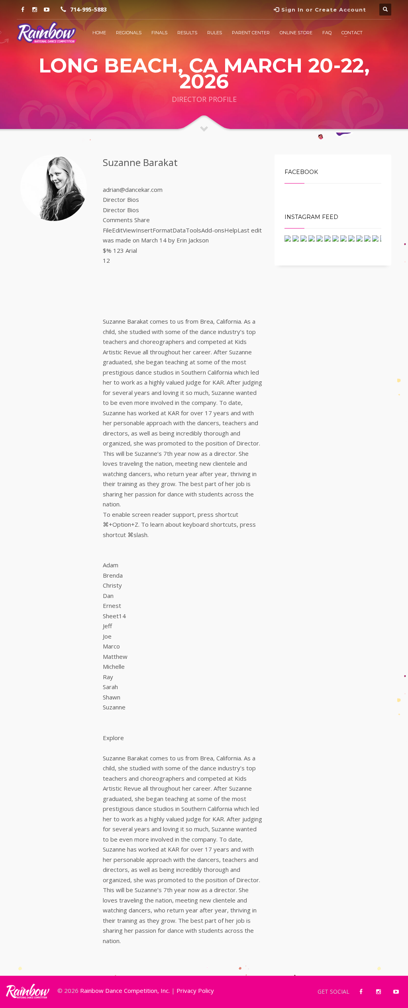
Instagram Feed (311, 217)
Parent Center (251, 32)
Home (99, 32)
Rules (214, 32)
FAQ (327, 32)
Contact (352, 32)
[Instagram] (35, 10)
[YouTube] (47, 10)
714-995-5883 (88, 9)
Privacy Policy (195, 990)
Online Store (296, 32)
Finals (159, 32)
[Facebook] (23, 10)
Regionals (128, 32)
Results (187, 32)
